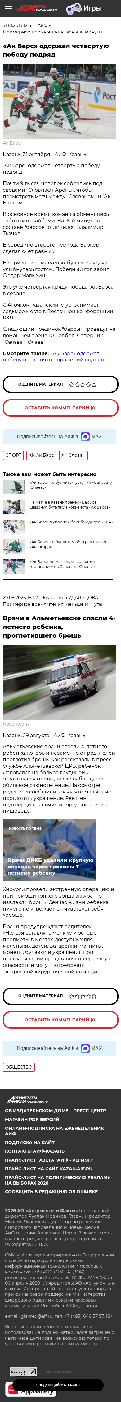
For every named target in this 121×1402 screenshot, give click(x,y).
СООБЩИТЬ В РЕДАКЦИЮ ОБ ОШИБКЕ (51, 1192)
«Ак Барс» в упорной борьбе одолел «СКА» (71, 522)
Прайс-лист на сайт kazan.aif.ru (48, 1169)
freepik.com (16, 724)
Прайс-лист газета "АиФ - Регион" (49, 1160)
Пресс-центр (89, 1110)
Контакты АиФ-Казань (35, 1151)
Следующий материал (58, 1385)
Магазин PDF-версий (32, 1119)
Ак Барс (12, 143)
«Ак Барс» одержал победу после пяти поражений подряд (53, 357)
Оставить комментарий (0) (61, 408)
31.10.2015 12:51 (18, 25)
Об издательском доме (36, 1110)
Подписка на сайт (30, 1142)
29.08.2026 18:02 (20, 598)
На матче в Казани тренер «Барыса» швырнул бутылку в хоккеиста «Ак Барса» (69, 504)
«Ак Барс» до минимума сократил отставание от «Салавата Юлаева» (62, 564)
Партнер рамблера (58, 1372)
